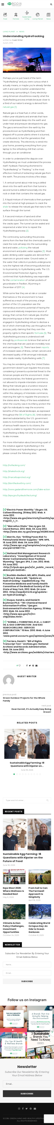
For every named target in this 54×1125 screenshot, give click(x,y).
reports (45, 347)
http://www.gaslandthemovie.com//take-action (26, 489)
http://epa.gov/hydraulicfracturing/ (20, 495)
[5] (44, 333)
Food (5, 19)
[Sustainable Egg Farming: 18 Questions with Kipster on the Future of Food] (27, 744)
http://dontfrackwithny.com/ (17, 483)
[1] (15, 107)
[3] (43, 251)
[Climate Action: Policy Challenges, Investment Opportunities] (14, 911)
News (48, 19)
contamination (17, 280)
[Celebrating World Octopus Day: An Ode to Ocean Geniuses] (40, 911)
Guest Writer (17, 40)
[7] (43, 358)
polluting (23, 247)
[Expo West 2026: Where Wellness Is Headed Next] (14, 876)
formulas (39, 333)
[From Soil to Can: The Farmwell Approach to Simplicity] (40, 876)
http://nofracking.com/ (14, 465)
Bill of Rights (25, 414)
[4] (23, 287)
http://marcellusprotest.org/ (17, 477)
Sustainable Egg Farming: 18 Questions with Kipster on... (27, 764)
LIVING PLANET (9, 32)
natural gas (8, 107)
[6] (22, 347)
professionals (20, 340)
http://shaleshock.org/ (14, 471)
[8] (33, 414)
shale (5, 206)
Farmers (16, 19)
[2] (27, 230)
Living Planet (38, 19)
